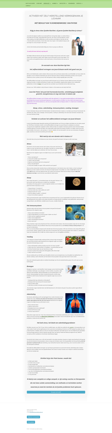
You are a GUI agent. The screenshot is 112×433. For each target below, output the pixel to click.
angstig (71, 327)
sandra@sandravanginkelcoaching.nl (36, 412)
